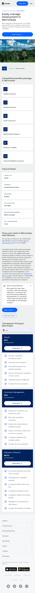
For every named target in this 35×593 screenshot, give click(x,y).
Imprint (21, 580)
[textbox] (17, 330)
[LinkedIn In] (14, 586)
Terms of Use (26, 575)
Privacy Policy (8, 575)
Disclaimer (14, 580)
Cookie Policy (17, 575)
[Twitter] (20, 586)
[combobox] (17, 330)
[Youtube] (8, 586)
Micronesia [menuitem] (21, 10)
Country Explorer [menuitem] (8, 10)
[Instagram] (26, 586)
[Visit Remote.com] (7, 3)
